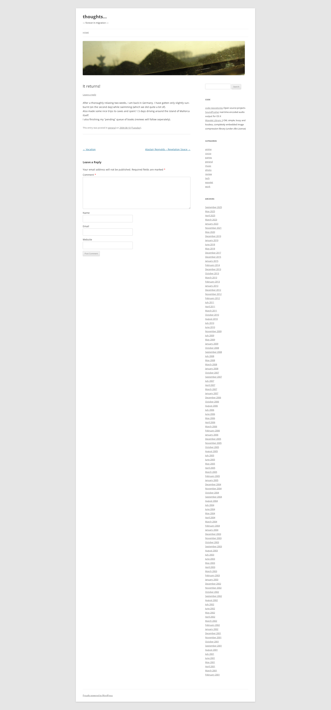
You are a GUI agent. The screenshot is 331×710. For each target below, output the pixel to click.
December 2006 (213, 397)
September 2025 (213, 207)
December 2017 (213, 252)
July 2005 (209, 455)
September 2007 (213, 376)
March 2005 (211, 472)
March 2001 (211, 670)
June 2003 (210, 558)
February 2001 (212, 674)
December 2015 (213, 256)
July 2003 (209, 554)
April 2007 (210, 385)
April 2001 (210, 666)
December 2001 (213, 633)
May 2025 (210, 211)
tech (207, 178)
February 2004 (212, 525)
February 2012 (212, 298)
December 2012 (213, 289)
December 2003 (213, 534)
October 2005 (212, 447)
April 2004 (210, 517)
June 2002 (210, 608)
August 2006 (211, 405)
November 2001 (213, 637)
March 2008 (211, 364)
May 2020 (210, 232)
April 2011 (210, 306)
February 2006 (212, 430)
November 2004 (213, 488)
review (208, 174)
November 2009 (213, 331)
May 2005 (210, 463)
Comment (89, 174)
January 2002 (211, 629)
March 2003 (211, 571)
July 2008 (209, 356)
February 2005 (212, 476)
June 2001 (210, 658)
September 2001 (213, 645)
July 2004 (209, 505)
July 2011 (209, 302)
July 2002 (209, 604)
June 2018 (210, 244)
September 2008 (213, 352)
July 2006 (209, 409)
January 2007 (211, 393)
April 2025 (210, 215)
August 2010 (211, 318)
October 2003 (212, 542)
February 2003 (212, 575)
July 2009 (209, 335)
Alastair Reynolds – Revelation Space (167, 149)
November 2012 (213, 294)
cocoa (208, 153)
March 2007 (211, 389)
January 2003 (211, 579)
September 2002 (213, 596)
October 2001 (212, 641)
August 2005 (211, 451)
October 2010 (212, 314)
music (208, 165)
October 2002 (212, 591)
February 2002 (212, 625)
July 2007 (209, 380)
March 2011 (211, 310)
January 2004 (211, 529)
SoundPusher (212, 112)
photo (208, 170)
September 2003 (213, 546)
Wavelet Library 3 (214, 120)
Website (87, 239)
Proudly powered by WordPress (98, 695)
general (112, 127)
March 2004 (211, 521)
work (207, 186)
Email (86, 226)
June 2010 (210, 327)
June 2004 (210, 509)
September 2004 (213, 496)
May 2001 (210, 662)
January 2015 (211, 261)
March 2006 (211, 426)
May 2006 (210, 418)
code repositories (214, 107)
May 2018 (210, 248)
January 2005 (211, 480)
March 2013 (211, 277)
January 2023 (211, 223)
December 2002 (213, 583)
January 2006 (211, 434)
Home (86, 32)
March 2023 (211, 219)
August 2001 (211, 649)
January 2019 (211, 240)
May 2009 (210, 339)
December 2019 (213, 236)
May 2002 (210, 612)
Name (86, 212)
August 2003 (211, 550)
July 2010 (209, 323)
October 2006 (212, 401)
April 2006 (210, 422)
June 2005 (210, 459)
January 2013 (211, 285)
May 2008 (210, 360)
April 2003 (210, 567)
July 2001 (209, 654)
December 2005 (213, 438)
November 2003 (213, 538)
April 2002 (210, 616)
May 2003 (210, 563)
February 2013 (212, 281)
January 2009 (211, 343)
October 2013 (212, 273)
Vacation (89, 149)
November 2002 (213, 587)
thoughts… (95, 16)
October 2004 (212, 492)
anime (208, 149)
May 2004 (210, 513)
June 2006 (210, 414)
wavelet (209, 182)
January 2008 (211, 368)
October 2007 (212, 372)
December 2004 (213, 484)
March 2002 (211, 620)
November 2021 (213, 227)
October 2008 (212, 347)
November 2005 (213, 443)
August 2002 (211, 600)
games (208, 157)
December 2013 (213, 269)
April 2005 (210, 467)
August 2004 (211, 500)
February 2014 (212, 265)
